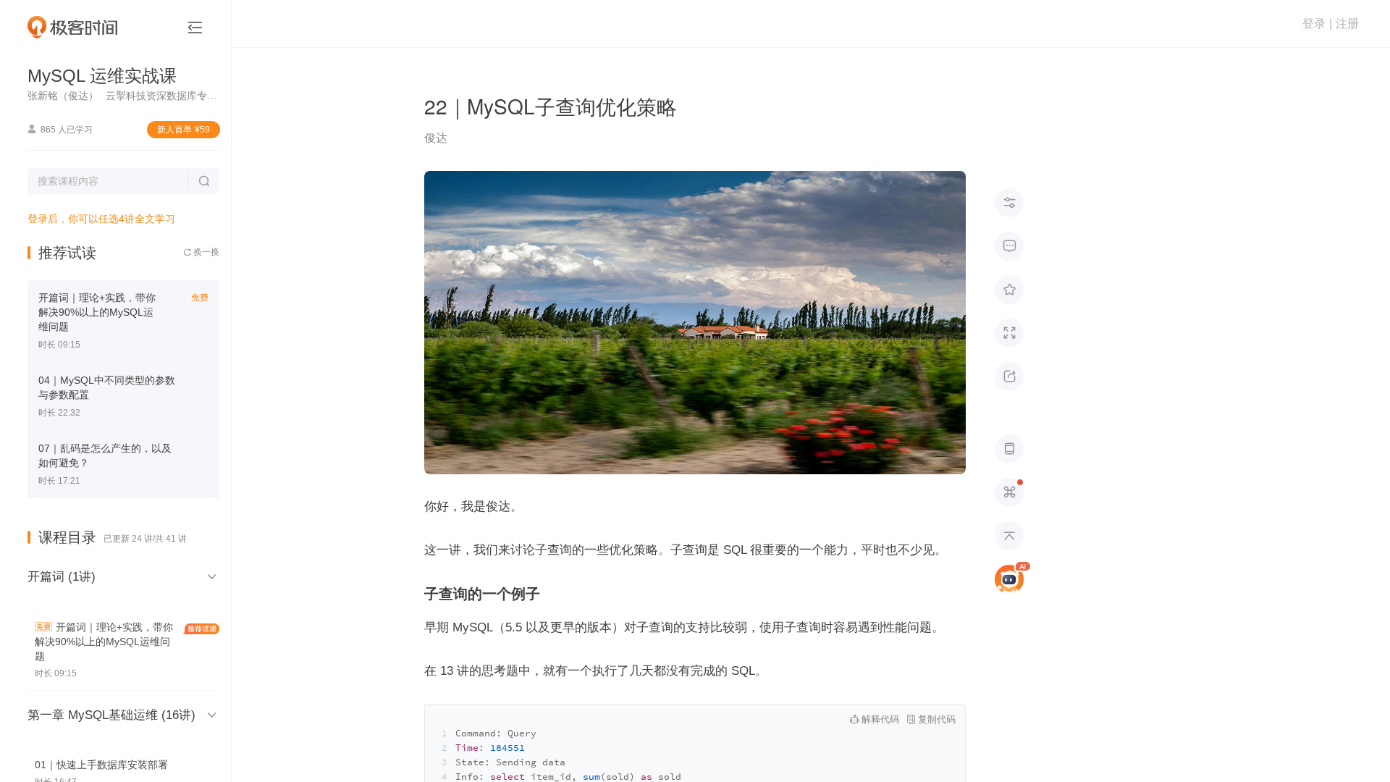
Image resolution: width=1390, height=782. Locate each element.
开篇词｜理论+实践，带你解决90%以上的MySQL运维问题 (97, 312)
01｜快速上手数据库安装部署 (101, 764)
